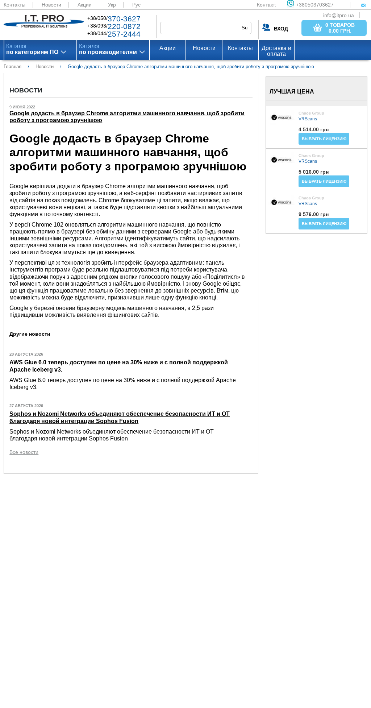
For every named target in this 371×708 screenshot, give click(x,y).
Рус (136, 5)
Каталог (32, 49)
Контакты (14, 5)
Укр (112, 5)
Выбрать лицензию (324, 139)
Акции (85, 5)
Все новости (23, 452)
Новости (51, 5)
